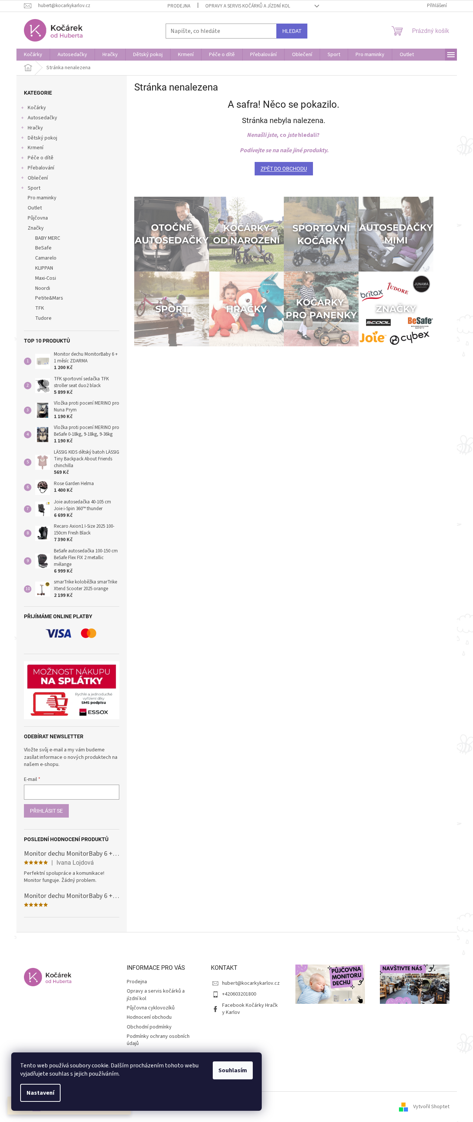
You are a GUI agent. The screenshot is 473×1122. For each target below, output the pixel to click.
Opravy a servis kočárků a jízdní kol (247, 6)
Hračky (35, 128)
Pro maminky (42, 198)
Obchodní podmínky (149, 1027)
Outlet (35, 208)
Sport (34, 188)
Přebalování (41, 168)
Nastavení (40, 1093)
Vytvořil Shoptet (431, 1106)
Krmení (35, 147)
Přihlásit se (46, 811)
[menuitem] (33, 55)
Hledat (291, 31)
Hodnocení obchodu (149, 1017)
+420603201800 (239, 994)
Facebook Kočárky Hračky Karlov (250, 1009)
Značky (36, 228)
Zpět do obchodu (284, 169)
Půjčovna (38, 218)
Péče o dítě (40, 158)
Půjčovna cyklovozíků (151, 1008)
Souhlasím (232, 1070)
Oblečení (38, 178)
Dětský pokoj (42, 138)
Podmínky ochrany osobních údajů (158, 1040)
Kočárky (37, 107)
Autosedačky (42, 118)
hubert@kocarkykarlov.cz (251, 983)
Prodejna (179, 6)
